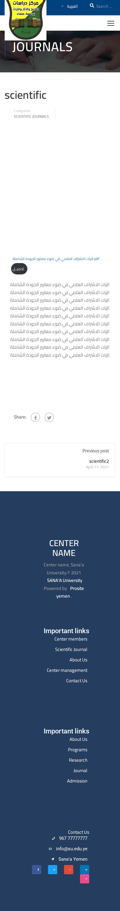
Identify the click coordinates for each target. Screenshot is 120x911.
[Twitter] (49, 417)
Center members (70, 638)
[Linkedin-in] (84, 869)
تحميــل (18, 268)
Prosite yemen (70, 592)
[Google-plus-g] (68, 869)
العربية (72, 6)
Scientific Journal (71, 649)
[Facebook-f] (36, 869)
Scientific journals (31, 116)
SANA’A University (64, 580)
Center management (67, 670)
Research (78, 760)
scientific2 (99, 461)
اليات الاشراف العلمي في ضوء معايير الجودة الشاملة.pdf (56, 258)
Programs (77, 749)
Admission (77, 780)
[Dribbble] (84, 878)
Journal (80, 770)
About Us (78, 659)
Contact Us (76, 680)
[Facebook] (35, 417)
